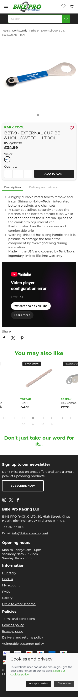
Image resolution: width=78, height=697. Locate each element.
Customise (64, 683)
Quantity (10, 166)
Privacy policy (12, 631)
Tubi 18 (24, 403)
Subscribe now (23, 485)
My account (11, 585)
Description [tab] (12, 187)
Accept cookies (38, 683)
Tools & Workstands (14, 30)
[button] (6, 6)
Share (6, 331)
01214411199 (16, 527)
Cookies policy (13, 625)
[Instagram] (4, 500)
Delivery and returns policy (22, 637)
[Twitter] (11, 500)
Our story (9, 573)
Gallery (7, 598)
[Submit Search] (66, 19)
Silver (8, 154)
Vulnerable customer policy (23, 644)
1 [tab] (39, 116)
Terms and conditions (18, 619)
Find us (7, 579)
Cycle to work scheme (19, 604)
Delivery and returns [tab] (43, 187)
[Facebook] (18, 500)
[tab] (4, 418)
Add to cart (54, 173)
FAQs (6, 591)
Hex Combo (69, 403)
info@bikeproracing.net (30, 533)
